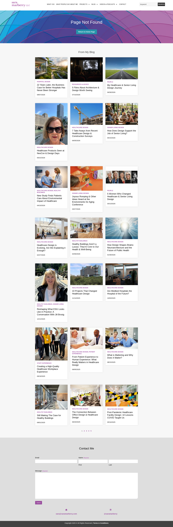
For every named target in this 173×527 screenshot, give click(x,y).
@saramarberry (110, 514)
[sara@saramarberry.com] (66, 510)
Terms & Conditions (100, 523)
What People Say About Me (67, 4)
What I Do (50, 4)
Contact (122, 4)
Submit (39, 502)
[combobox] (149, 4)
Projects (83, 4)
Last (110, 465)
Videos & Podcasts (107, 4)
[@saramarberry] (110, 510)
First (80, 465)
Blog (94, 4)
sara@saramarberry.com (66, 514)
